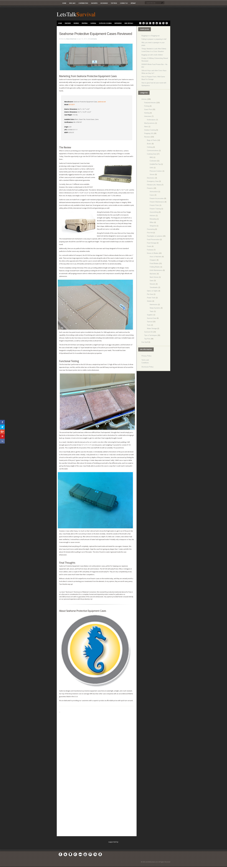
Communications (152, 150)
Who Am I (72, 3)
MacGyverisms (149, 123)
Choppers (153, 260)
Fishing (146, 106)
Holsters (152, 215)
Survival (85, 14)
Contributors (83, 3)
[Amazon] (167, 24)
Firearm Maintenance (157, 202)
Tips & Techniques (150, 335)
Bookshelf (104, 3)
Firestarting (151, 229)
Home (64, 3)
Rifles (152, 222)
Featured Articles (150, 102)
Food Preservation (153, 239)
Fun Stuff (145, 342)
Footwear (150, 250)
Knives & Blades (152, 253)
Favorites (94, 3)
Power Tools (151, 298)
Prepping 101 (148, 133)
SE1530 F (72, 104)
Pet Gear (150, 294)
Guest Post (148, 109)
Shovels (152, 284)
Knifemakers (151, 120)
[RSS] (163, 24)
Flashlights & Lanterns (154, 236)
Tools (149, 325)
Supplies (150, 315)
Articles (144, 99)
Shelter (149, 301)
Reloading (153, 219)
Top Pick (147, 339)
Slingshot (153, 226)
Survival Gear (151, 318)
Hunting (146, 113)
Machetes (153, 274)
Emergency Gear (153, 181)
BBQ (151, 157)
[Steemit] (150, 24)
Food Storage (151, 243)
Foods (149, 246)
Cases (152, 195)
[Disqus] (96, 742)
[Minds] (147, 24)
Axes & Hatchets (155, 256)
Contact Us (124, 3)
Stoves (152, 174)
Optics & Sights (152, 291)
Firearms (150, 188)
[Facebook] (140, 24)
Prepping (85, 23)
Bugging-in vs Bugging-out (150, 36)
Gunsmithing (154, 212)
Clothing (150, 147)
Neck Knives (154, 277)
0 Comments (92, 39)
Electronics (151, 178)
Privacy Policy (146, 356)
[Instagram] (157, 24)
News (146, 126)
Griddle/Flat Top (155, 164)
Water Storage (152, 328)
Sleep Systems (155, 308)
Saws (151, 280)
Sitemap (133, 3)
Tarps (151, 311)
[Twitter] (143, 24)
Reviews (76, 23)
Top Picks (114, 3)
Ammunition (154, 191)
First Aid (150, 233)
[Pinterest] (160, 24)
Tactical (149, 322)
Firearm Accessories (157, 198)
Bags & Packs (152, 140)
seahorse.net (102, 102)
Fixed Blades (154, 263)
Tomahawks (154, 287)
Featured (68, 23)
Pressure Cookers (156, 171)
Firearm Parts (154, 205)
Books (149, 144)
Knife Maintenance (156, 270)
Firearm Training (155, 209)
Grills (151, 168)
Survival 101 (148, 332)
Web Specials (128, 23)
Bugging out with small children (152, 55)
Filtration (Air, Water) (154, 185)
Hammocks (153, 304)
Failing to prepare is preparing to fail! (154, 39)
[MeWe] (153, 24)
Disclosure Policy (147, 367)
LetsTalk (66, 14)
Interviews (118, 23)
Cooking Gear (151, 154)
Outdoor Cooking (105, 23)
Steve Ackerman (71, 39)
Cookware (153, 161)
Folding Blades (155, 267)
